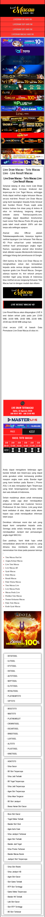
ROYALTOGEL (13, 691)
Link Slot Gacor (14, 902)
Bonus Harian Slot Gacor (17, 806)
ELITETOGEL (13, 686)
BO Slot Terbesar (14, 912)
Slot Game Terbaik (15, 882)
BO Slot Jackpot (14, 801)
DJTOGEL (11, 661)
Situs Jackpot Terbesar (17, 834)
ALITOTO (11, 744)
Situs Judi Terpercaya (16, 786)
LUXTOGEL (12, 739)
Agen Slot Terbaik (15, 839)
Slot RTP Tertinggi (15, 907)
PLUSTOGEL (13, 749)
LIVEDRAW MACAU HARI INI (23, 34)
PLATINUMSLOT (14, 719)
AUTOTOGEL (13, 676)
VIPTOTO (11, 701)
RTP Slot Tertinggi (15, 887)
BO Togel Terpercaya (16, 781)
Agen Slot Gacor (14, 877)
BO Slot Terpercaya (15, 771)
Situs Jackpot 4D (14, 872)
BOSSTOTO (12, 708)
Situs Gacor (12, 766)
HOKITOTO (12, 761)
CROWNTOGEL (13, 724)
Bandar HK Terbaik (15, 897)
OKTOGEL (11, 671)
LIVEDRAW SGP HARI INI (22, 24)
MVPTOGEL (12, 681)
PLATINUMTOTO (14, 696)
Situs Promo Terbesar (16, 849)
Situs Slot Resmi (14, 867)
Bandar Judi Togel (15, 844)
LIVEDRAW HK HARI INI (22, 19)
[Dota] (22, 630)
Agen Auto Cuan (14, 829)
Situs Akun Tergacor (16, 796)
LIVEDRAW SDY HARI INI (22, 29)
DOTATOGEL (12, 656)
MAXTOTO (12, 713)
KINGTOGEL (12, 754)
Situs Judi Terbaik (15, 776)
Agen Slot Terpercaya (16, 791)
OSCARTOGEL (13, 729)
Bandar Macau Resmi (16, 854)
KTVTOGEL (12, 666)
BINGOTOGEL (13, 734)
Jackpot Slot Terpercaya (17, 859)
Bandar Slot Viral (14, 824)
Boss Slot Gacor (14, 814)
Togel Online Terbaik (15, 819)
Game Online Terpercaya (17, 892)
